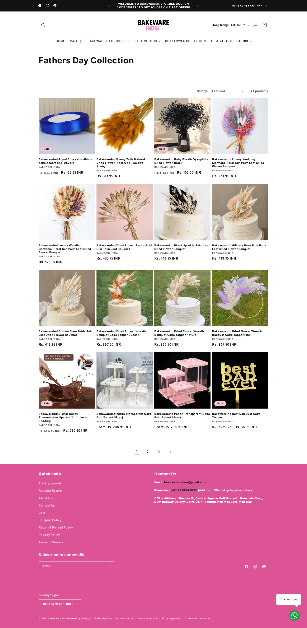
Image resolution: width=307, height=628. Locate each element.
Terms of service (147, 618)
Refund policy (103, 618)
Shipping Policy (50, 520)
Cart (42, 513)
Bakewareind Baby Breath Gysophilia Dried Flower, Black (181, 161)
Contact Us (47, 505)
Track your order (51, 483)
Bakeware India (57, 618)
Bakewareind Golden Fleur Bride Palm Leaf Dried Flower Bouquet (66, 333)
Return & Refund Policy (56, 527)
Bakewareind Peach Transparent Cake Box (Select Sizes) (182, 415)
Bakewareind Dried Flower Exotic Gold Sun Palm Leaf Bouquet (124, 247)
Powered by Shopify (79, 618)
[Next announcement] (198, 6)
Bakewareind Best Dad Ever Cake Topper (236, 415)
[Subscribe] (109, 566)
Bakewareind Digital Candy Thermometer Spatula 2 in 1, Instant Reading (65, 417)
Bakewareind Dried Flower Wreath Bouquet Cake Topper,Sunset (121, 333)
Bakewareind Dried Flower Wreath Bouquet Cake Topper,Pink (237, 333)
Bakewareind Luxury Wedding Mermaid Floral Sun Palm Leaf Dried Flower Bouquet (238, 163)
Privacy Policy (49, 534)
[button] (43, 25)
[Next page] (170, 451)
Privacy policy (124, 618)
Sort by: (202, 91)
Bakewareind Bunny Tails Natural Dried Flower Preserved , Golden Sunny (120, 163)
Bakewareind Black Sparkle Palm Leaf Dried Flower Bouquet (182, 247)
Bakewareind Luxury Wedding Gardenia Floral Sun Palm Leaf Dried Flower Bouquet (65, 249)
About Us (45, 498)
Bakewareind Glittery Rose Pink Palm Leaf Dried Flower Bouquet (239, 247)
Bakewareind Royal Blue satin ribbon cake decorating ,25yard (65, 161)
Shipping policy (171, 618)
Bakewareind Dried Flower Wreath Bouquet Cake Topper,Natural (179, 333)
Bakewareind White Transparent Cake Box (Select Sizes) (124, 415)
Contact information (197, 618)
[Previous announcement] (109, 6)
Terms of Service (51, 542)
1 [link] (136, 451)
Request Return (50, 490)
